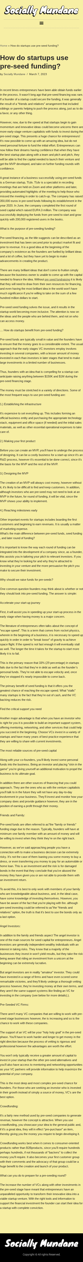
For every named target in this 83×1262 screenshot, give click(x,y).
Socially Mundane (14, 74)
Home (3, 45)
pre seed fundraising (57, 279)
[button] (41, 23)
